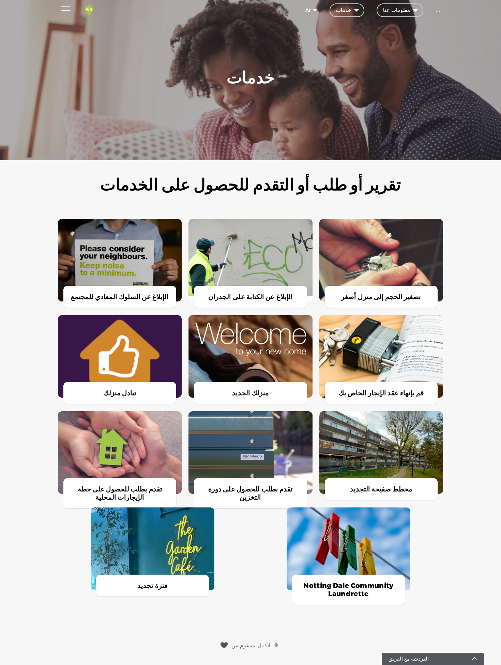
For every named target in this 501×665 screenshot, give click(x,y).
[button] (250, 389)
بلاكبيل (265, 645)
